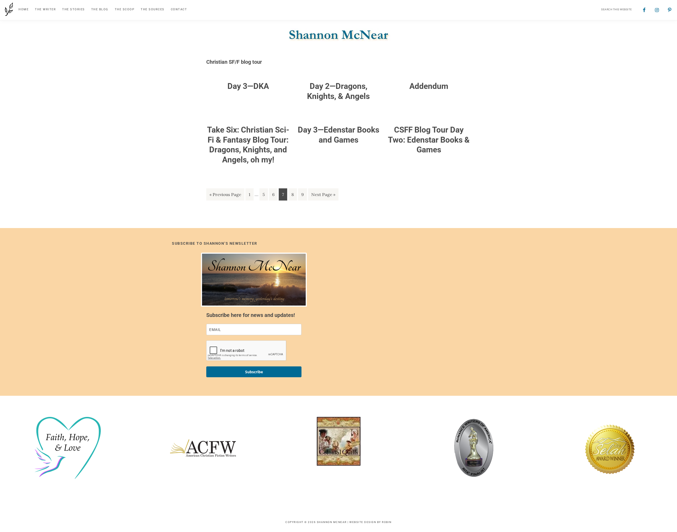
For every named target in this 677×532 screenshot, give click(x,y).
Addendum (428, 86)
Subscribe (254, 371)
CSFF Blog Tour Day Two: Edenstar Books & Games (429, 139)
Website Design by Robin (370, 522)
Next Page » (323, 196)
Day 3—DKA (248, 86)
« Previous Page (225, 196)
